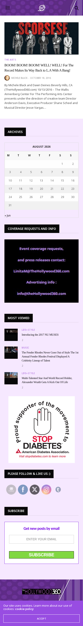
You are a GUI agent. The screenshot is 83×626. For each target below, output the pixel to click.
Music (25, 348)
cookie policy (24, 609)
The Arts (10, 60)
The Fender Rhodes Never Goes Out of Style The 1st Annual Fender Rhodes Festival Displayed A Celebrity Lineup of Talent (50, 356)
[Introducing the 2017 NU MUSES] (11, 331)
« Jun (8, 215)
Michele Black (19, 78)
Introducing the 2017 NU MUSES (40, 334)
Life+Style (28, 330)
